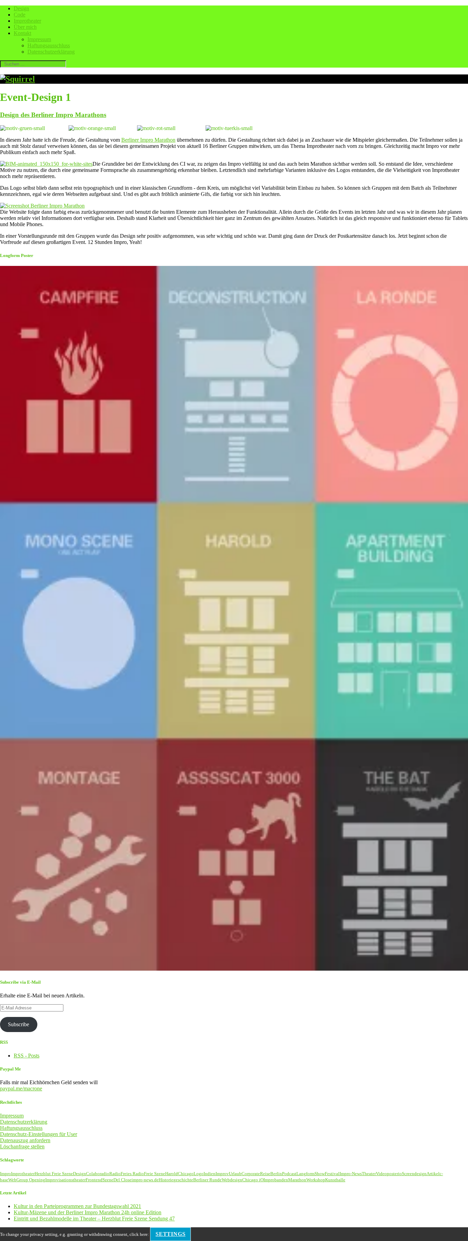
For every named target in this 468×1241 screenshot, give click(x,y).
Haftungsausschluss (48, 45)
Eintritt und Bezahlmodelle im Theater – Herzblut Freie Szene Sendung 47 (94, 1218)
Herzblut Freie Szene (54, 1173)
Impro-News (351, 1173)
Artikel (433, 1173)
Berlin (276, 1173)
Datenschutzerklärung (51, 52)
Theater (369, 1173)
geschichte (183, 1179)
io (400, 1173)
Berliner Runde (207, 1179)
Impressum (39, 39)
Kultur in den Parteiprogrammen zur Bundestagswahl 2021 (77, 1206)
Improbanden (275, 1179)
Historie (166, 1179)
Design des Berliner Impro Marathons (53, 114)
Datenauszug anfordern (25, 1140)
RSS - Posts (26, 1055)
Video (381, 1173)
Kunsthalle (335, 1179)
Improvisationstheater (65, 1179)
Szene (107, 1179)
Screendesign (414, 1173)
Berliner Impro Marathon (148, 140)
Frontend (94, 1179)
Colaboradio (97, 1173)
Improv (222, 1173)
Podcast (289, 1173)
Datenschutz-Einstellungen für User (38, 1134)
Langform (305, 1173)
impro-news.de (145, 1179)
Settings (170, 1234)
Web (12, 1179)
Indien (209, 1173)
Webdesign (232, 1179)
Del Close (122, 1179)
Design (21, 8)
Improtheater (27, 21)
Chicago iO (252, 1179)
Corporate (251, 1173)
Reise (265, 1173)
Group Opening (30, 1179)
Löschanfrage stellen (22, 1146)
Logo (199, 1173)
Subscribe (18, 1024)
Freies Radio (132, 1173)
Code (19, 14)
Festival (332, 1173)
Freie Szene (154, 1173)
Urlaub (235, 1173)
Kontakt (22, 33)
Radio (115, 1173)
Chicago (186, 1173)
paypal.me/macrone (21, 1088)
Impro (5, 1173)
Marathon (297, 1179)
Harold (171, 1173)
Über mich (25, 27)
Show (320, 1173)
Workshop (315, 1179)
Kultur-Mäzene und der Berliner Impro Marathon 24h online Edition (87, 1212)
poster (392, 1173)
